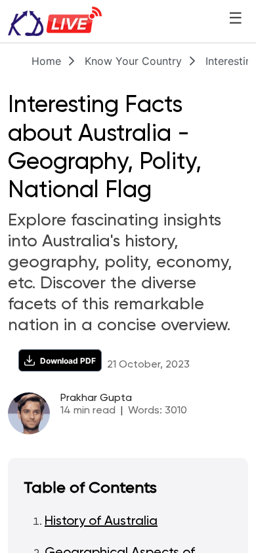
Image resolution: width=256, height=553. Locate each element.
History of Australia (101, 521)
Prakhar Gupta (96, 398)
